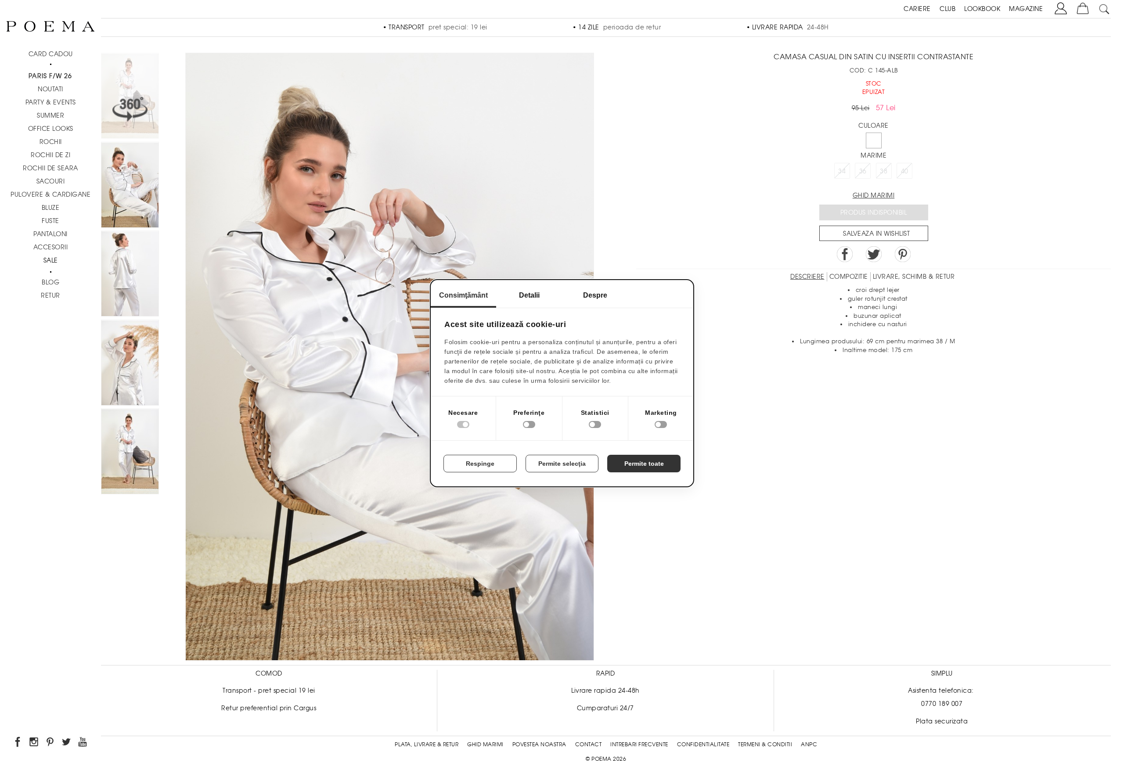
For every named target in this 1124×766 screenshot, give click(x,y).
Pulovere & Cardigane (50, 194)
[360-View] (130, 97)
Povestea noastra (539, 744)
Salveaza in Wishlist (876, 233)
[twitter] (67, 743)
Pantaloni (50, 233)
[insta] (34, 743)
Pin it (903, 254)
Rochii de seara (50, 168)
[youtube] (83, 743)
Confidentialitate (703, 744)
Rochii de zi (50, 154)
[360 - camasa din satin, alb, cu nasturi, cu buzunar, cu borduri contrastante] (130, 452)
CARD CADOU (51, 54)
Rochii (51, 141)
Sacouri (50, 181)
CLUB (947, 8)
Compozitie (848, 276)
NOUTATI (50, 89)
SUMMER (50, 115)
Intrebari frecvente (639, 744)
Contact (588, 744)
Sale (50, 260)
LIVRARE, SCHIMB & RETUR (914, 276)
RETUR (50, 295)
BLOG (50, 282)
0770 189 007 (941, 703)
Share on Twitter (874, 254)
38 (883, 171)
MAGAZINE (1026, 8)
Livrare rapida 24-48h (605, 690)
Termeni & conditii (765, 744)
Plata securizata (942, 721)
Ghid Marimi (485, 744)
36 (863, 171)
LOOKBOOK (982, 8)
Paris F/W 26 (50, 75)
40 (904, 171)
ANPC (809, 744)
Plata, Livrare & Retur (426, 744)
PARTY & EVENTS (50, 102)
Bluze (51, 207)
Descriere (807, 276)
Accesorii (50, 247)
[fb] (18, 743)
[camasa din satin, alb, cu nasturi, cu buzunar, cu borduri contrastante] (130, 186)
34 (842, 171)
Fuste (50, 220)
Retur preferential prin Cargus (268, 708)
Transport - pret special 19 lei (269, 690)
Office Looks (50, 128)
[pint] (51, 743)
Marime (873, 155)
